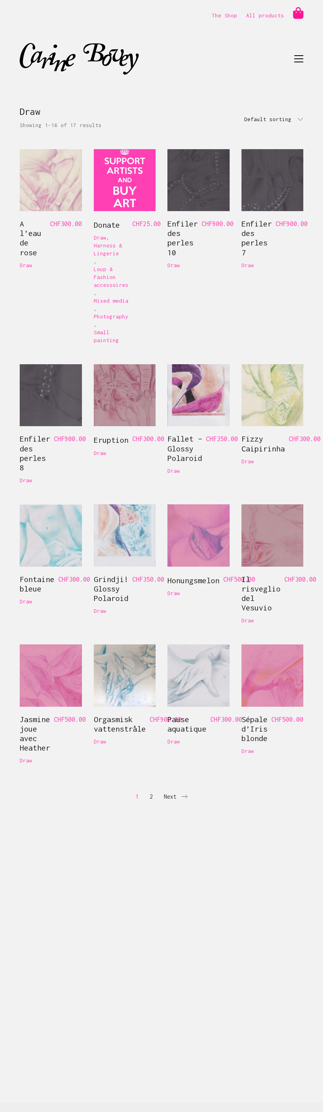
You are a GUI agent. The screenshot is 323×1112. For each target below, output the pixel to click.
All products (265, 15)
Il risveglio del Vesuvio (260, 593)
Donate (107, 224)
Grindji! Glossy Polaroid (111, 589)
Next (172, 796)
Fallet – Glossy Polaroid (184, 448)
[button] (298, 58)
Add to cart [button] (29, 268)
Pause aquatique (186, 724)
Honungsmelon (193, 580)
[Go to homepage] (79, 59)
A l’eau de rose (30, 238)
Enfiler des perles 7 (256, 238)
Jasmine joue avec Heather (35, 734)
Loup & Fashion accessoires (111, 277)
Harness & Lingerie (108, 249)
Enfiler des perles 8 (35, 453)
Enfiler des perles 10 (182, 238)
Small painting (106, 336)
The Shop (224, 15)
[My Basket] (298, 13)
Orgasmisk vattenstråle (120, 724)
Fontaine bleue (37, 584)
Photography (111, 316)
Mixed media (111, 301)
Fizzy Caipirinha (263, 443)
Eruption (111, 439)
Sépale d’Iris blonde (254, 729)
